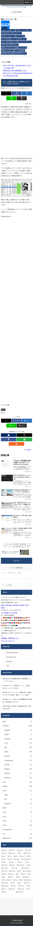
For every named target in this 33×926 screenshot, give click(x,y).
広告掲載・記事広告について (10, 638)
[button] (22, 98)
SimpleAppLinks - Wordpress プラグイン (11, 33)
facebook (16, 605)
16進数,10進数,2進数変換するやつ (10, 44)
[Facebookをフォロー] (8, 439)
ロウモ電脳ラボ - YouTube (9, 612)
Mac (4, 409)
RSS (7, 666)
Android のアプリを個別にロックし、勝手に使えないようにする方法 (16, 687)
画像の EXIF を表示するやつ (8, 47)
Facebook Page (11, 657)
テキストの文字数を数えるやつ (18, 39)
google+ (22, 605)
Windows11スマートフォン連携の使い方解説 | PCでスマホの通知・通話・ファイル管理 (17, 694)
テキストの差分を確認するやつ (9, 41)
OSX (4, 412)
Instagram (9, 605)
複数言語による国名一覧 (7, 50)
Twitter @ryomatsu (12, 652)
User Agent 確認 (5, 39)
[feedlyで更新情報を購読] (24, 439)
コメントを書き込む (16, 567)
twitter (3, 605)
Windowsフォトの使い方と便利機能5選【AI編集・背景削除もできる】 (17, 701)
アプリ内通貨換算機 (20, 50)
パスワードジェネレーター (24, 41)
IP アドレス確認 (20, 36)
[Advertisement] (16, 137)
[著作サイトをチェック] (8, 435)
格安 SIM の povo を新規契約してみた (15, 70)
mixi (27, 605)
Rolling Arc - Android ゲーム (8, 36)
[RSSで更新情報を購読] (16, 444)
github (3, 607)
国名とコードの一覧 (21, 47)
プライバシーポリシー (8, 641)
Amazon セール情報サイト (8, 30)
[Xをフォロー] (24, 435)
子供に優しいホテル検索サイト (23, 30)
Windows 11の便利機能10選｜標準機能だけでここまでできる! (17, 680)
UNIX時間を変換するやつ (20, 53)
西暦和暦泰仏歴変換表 (7, 53)
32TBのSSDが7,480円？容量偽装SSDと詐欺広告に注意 (17, 707)
